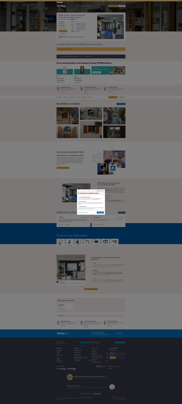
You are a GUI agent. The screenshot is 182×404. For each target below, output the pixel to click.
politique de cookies (96, 199)
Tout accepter (100, 212)
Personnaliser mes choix (82, 212)
